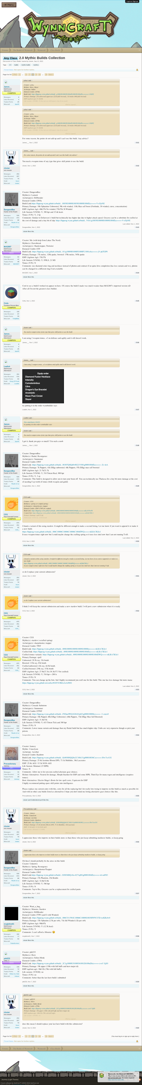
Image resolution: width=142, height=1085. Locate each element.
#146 (137, 342)
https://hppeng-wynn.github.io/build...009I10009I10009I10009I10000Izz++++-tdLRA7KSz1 (69, 648)
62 (18, 527)
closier (31, 61)
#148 (137, 445)
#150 (137, 541)
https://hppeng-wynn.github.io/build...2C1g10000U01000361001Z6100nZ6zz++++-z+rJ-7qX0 (70, 963)
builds (16, 65)
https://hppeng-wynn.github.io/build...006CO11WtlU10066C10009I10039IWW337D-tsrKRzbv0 (71, 917)
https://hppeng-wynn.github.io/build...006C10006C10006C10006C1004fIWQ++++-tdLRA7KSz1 (61, 531)
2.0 (10, 65)
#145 (137, 301)
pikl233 (7, 958)
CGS (6, 514)
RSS (140, 1080)
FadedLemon (15, 943)
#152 (137, 611)
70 (18, 178)
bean (17, 181)
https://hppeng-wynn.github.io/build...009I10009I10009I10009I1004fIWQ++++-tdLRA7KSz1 (80, 654)
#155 (137, 796)
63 (18, 939)
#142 (137, 166)
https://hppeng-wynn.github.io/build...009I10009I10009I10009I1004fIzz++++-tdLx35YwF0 (62, 510)
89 (18, 220)
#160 (137, 1028)
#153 (137, 689)
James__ (7, 87)
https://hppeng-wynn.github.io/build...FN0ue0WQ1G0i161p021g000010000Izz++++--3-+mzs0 (70, 714)
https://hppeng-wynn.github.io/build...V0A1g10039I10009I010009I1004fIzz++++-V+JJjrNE (93, 220)
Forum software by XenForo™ (20, 1083)
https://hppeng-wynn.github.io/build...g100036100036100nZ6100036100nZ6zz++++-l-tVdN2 (63, 94)
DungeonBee (9, 210)
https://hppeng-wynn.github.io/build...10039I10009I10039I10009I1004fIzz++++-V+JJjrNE (68, 203)
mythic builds (25, 65)
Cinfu (6, 303)
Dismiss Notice (137, 1073)
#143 (137, 227)
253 (18, 174)
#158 (137, 936)
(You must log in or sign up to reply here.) (125, 1036)
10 (39, 74)
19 (46, 74)
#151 (137, 576)
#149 (137, 486)
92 (18, 257)
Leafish (7, 366)
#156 (137, 842)
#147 (137, 409)
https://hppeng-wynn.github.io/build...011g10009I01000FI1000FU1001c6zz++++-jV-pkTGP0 (69, 251)
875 (18, 523)
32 (18, 971)
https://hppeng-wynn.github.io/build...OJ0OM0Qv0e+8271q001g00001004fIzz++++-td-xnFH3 (70, 875)
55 (18, 316)
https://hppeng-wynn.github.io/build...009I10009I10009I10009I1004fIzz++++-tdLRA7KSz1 (70, 651)
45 (18, 102)
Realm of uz (15, 222)
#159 (137, 982)
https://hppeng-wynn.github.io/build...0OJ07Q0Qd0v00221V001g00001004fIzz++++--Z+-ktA (70, 464)
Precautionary (10, 764)
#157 (137, 893)
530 (18, 215)
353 (18, 374)
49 (18, 261)
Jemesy (16, 779)
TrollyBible (16, 318)
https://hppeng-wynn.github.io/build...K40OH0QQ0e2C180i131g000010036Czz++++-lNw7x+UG (72, 757)
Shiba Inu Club (14, 974)
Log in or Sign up (132, 1)
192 (18, 934)
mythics (36, 65)
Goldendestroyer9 (37, 800)
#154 (137, 735)
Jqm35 (17, 104)
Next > (51, 74)
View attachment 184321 (32, 422)
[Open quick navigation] (139, 50)
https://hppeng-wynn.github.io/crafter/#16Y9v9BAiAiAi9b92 (47, 683)
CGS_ (17, 530)
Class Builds (17, 61)
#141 (137, 142)
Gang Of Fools (14, 381)
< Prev (14, 74)
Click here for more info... (116, 1080)
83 (18, 379)
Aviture (17, 976)
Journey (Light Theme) (9, 1080)
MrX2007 (7, 247)
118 (18, 311)
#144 (137, 273)
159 (18, 967)
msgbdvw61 (9, 924)
